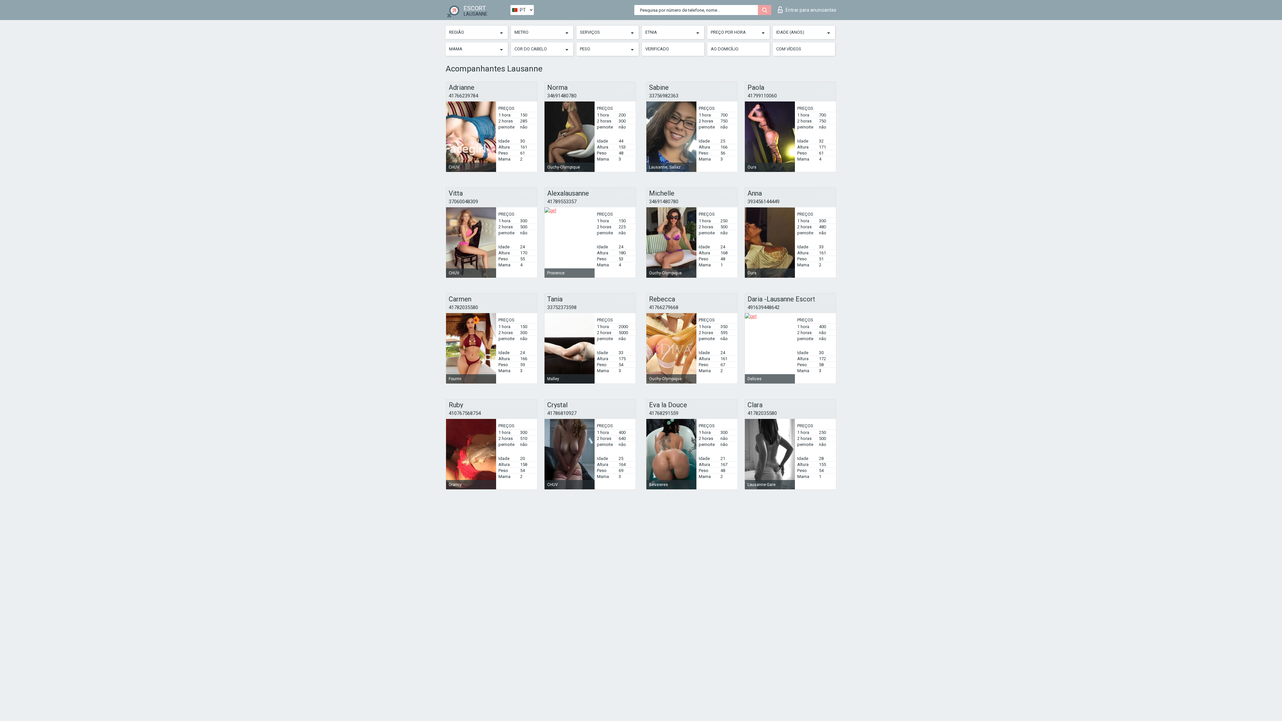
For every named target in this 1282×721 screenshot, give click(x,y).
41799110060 (762, 96)
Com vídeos (788, 48)
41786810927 (562, 413)
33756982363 (663, 96)
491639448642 (763, 307)
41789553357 (562, 202)
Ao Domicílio (724, 48)
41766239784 (463, 96)
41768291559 (663, 413)
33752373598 (562, 307)
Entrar (811, 10)
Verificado (657, 48)
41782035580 (463, 307)
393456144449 (763, 202)
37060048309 (463, 202)
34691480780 (562, 96)
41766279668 (663, 307)
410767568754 (465, 413)
